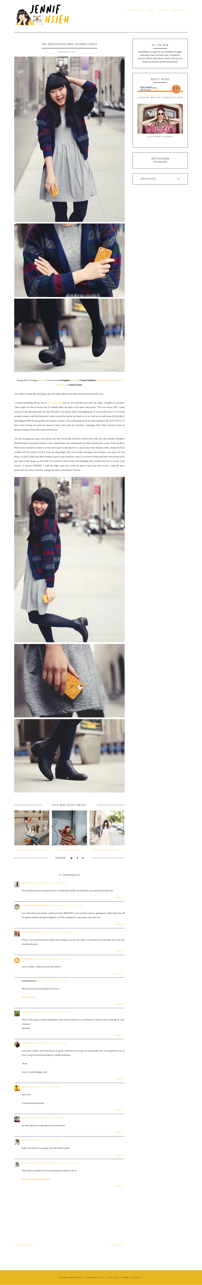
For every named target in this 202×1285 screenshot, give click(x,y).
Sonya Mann (30, 932)
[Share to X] (72, 858)
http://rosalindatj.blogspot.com (36, 1179)
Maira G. (138, 1277)
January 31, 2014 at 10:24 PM (62, 1163)
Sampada (28, 1043)
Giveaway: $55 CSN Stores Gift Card (160, 97)
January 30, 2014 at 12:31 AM (54, 959)
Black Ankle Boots (104, 380)
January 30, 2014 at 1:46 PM (51, 1043)
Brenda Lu (29, 959)
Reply (119, 897)
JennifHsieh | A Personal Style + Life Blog (93, 1277)
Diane (26, 1117)
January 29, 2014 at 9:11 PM (66, 905)
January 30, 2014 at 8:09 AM (53, 981)
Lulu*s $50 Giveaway (160, 136)
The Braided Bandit (36, 905)
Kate (25, 1140)
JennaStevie (30, 1012)
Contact (163, 10)
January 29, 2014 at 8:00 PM (50, 883)
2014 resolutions (54, 402)
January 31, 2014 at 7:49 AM (46, 1118)
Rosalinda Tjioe (33, 1163)
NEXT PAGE (117, 1245)
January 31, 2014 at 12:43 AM (44, 1087)
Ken (24, 1086)
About (150, 10)
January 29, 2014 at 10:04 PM (56, 932)
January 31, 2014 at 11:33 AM (45, 1140)
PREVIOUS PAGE (24, 1245)
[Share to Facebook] (77, 858)
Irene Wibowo (28, 997)
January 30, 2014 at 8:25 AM (55, 1012)
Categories (134, 10)
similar (42, 380)
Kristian (28, 882)
